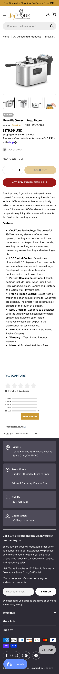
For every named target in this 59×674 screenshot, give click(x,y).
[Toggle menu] (5, 14)
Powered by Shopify (41, 668)
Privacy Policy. (15, 604)
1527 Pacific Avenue (40, 568)
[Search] (52, 26)
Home (6, 36)
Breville (16, 125)
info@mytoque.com (23, 520)
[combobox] (29, 26)
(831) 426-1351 (20, 501)
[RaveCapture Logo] (15, 375)
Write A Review (30, 416)
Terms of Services (46, 600)
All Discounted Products (27, 36)
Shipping (7, 134)
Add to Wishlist (13, 158)
